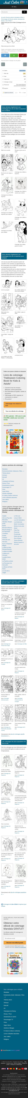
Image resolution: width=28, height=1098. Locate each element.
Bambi (4, 525)
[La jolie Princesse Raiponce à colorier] (7, 795)
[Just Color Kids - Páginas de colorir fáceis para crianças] (14, 1068)
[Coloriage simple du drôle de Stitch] (21, 169)
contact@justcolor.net (14, 1090)
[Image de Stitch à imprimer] (21, 189)
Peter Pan (16, 530)
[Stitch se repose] (7, 210)
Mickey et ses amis (19, 526)
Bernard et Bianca (7, 527)
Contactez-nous (9, 1063)
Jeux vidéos (5, 499)
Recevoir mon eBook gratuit (14, 942)
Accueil (3, 17)
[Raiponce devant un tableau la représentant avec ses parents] (21, 878)
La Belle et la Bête (7, 551)
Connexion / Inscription (24, 2)
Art (3, 479)
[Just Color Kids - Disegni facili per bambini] (17, 1068)
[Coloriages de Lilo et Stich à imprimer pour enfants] (2, 904)
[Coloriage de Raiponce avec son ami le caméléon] (7, 878)
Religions (4, 501)
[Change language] (26, 2)
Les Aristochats (18, 522)
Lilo (24, 73)
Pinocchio (16, 532)
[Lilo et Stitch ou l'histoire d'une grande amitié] (7, 192)
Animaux (4, 475)
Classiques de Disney (8, 481)
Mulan (15, 528)
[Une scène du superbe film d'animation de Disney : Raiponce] (21, 850)
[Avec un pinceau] (7, 821)
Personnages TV (6, 487)
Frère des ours (6, 539)
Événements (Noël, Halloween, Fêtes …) (13, 471)
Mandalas (5, 469)
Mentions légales (17, 1063)
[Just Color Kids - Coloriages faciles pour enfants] (8, 1068)
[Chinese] (23, 1068)
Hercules (4, 541)
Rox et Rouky (17, 538)
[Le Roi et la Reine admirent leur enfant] (7, 767)
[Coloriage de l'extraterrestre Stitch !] (21, 215)
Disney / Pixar (6, 483)
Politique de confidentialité (20, 947)
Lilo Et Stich (22, 70)
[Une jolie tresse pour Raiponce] (21, 769)
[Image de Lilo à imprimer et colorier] (21, 242)
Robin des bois (18, 536)
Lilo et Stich (8, 20)
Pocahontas (17, 534)
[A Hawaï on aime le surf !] (7, 228)
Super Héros (5, 491)
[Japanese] (25, 1068)
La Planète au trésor (7, 561)
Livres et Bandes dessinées (9, 497)
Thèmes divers (6, 473)
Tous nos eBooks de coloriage (14, 411)
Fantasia (4, 537)
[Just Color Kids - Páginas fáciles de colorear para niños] (11, 1068)
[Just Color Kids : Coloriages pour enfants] (13, 2)
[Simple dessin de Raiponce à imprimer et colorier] (21, 823)
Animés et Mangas (7, 493)
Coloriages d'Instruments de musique (19, 700)
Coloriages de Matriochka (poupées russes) (6, 729)
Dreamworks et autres (8, 485)
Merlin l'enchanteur (19, 524)
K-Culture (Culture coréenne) (10, 495)
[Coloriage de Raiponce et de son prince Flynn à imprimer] (7, 851)
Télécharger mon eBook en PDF (13, 404)
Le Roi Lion (17, 516)
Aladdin (4, 516)
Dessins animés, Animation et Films (14, 17)
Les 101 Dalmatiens (19, 520)
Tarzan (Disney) (18, 540)
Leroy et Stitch (18, 518)
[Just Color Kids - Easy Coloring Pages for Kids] (3, 1068)
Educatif (4, 477)
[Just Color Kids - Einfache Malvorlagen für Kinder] (20, 1068)
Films (3, 489)
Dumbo (4, 535)
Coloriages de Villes (22, 644)
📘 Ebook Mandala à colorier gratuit (10, 1050)
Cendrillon (5, 533)
